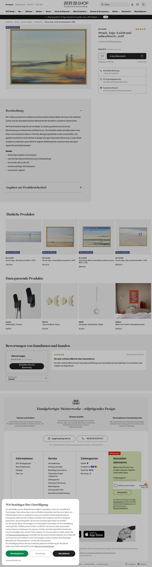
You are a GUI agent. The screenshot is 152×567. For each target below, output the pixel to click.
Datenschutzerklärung (13, 560)
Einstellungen (41, 553)
